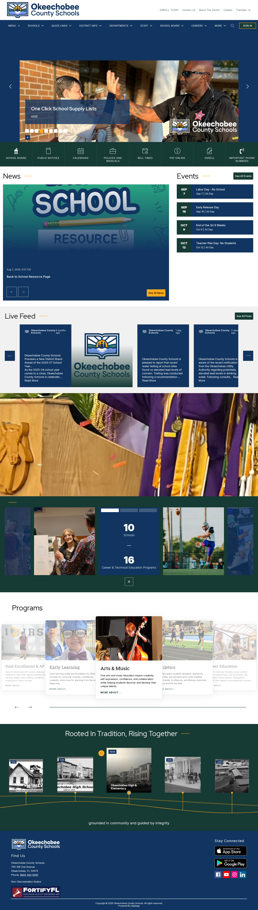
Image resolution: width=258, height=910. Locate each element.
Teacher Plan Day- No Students (216, 243)
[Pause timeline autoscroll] (101, 753)
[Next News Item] (23, 292)
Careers (228, 10)
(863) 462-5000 (29, 874)
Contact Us (188, 10)
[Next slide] (30, 707)
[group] (129, 657)
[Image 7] (55, 131)
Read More (31, 380)
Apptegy (135, 905)
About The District (209, 10)
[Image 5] (46, 131)
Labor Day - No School (210, 189)
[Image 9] (65, 131)
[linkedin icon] (242, 877)
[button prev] (10, 356)
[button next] (248, 356)
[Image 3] (36, 131)
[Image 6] (51, 131)
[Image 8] (60, 131)
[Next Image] (247, 87)
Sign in (247, 25)
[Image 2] (32, 131)
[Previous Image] (11, 87)
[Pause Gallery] (27, 137)
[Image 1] (27, 131)
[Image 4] (41, 131)
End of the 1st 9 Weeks (211, 225)
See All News (156, 292)
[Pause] (129, 582)
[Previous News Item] (12, 292)
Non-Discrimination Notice (26, 881)
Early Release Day (207, 207)
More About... (13, 685)
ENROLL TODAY (169, 10)
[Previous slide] (17, 707)
